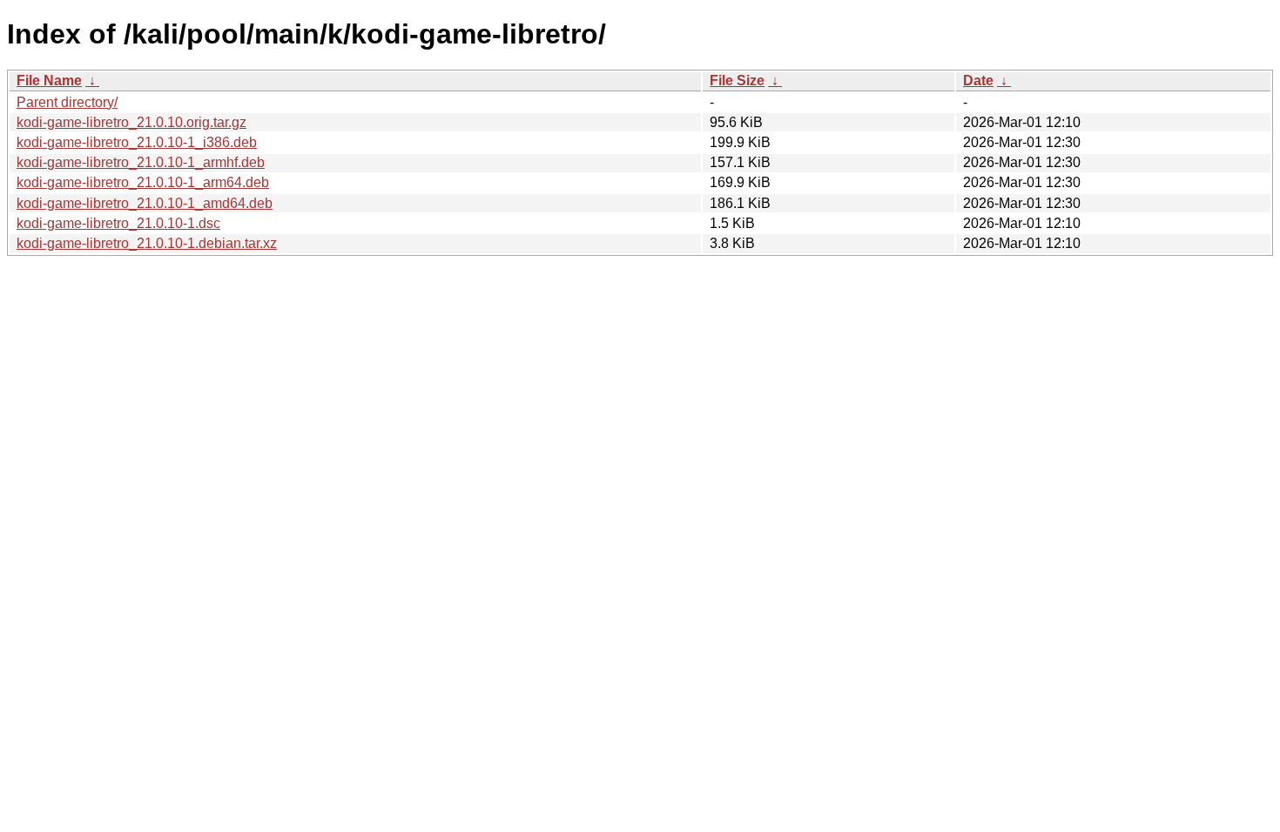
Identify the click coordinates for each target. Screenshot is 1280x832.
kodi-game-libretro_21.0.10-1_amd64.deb (145, 203)
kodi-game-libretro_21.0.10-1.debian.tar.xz (147, 243)
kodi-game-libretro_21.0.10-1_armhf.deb (141, 162)
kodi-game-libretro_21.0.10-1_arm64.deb (143, 182)
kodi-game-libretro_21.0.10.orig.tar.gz (131, 122)
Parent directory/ (67, 102)
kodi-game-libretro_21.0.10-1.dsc (118, 223)
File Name (49, 80)
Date (978, 80)
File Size (737, 80)
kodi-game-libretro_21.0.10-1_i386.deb (137, 142)
